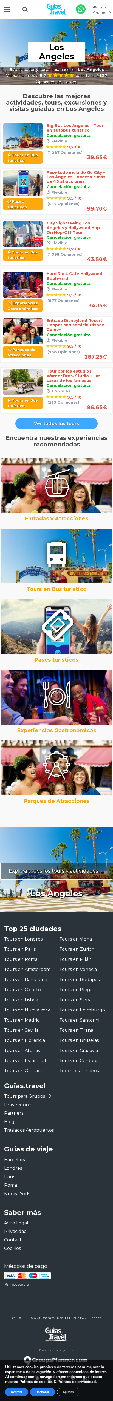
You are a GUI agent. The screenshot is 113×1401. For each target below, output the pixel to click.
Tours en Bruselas (79, 1040)
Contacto (14, 1240)
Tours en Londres (23, 939)
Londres (13, 1168)
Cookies (12, 1248)
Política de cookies (36, 1381)
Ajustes (68, 1392)
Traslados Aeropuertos (29, 1130)
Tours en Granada (23, 1070)
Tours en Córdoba (79, 1060)
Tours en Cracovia (78, 1050)
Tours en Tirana (76, 1030)
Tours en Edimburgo (82, 1010)
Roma (10, 1185)
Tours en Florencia (24, 1040)
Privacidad (15, 1231)
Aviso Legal (16, 1223)
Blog (9, 1121)
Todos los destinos (79, 1070)
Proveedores (18, 1104)
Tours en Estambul (25, 1060)
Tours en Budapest (80, 979)
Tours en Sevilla (21, 1030)
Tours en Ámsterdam (27, 969)
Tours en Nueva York (27, 1010)
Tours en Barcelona (25, 979)
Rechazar (42, 1392)
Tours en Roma (21, 959)
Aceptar (16, 1392)
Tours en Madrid (22, 1020)
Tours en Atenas (22, 1050)
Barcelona (15, 1159)
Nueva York (17, 1193)
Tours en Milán (75, 959)
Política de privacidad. (77, 1381)
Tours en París (20, 949)
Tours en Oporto (22, 989)
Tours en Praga (76, 989)
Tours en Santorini (79, 1020)
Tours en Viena (75, 939)
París (9, 1176)
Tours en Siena (75, 999)
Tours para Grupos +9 (27, 1096)
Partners (13, 1113)
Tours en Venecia (78, 969)
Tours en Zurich (76, 949)
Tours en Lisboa (21, 999)
